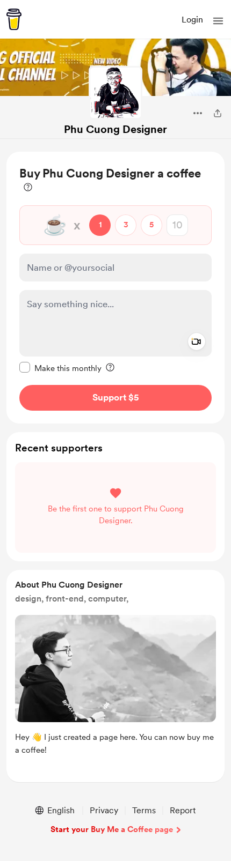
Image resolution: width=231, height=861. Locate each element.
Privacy (104, 810)
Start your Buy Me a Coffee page (111, 829)
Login (192, 19)
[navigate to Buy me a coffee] (13, 19)
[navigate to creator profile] (115, 93)
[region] (115, 288)
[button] (218, 20)
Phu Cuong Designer (115, 129)
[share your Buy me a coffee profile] (217, 113)
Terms (144, 810)
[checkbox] (60, 368)
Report (183, 810)
